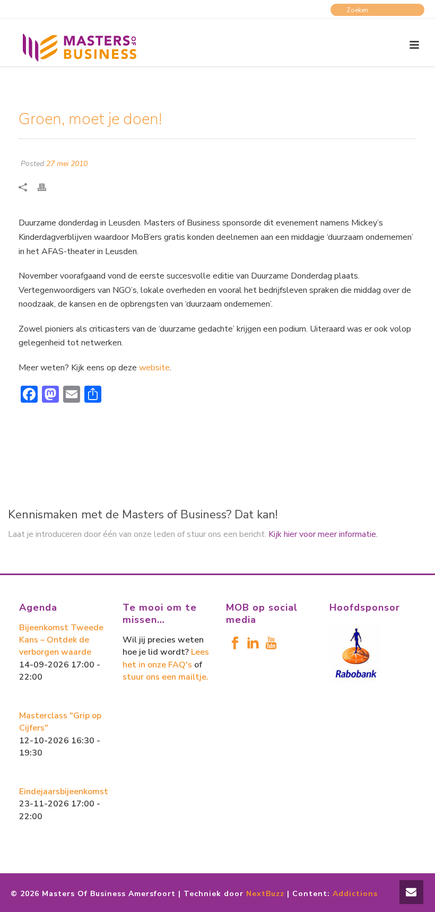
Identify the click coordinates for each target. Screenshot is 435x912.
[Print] (47, 186)
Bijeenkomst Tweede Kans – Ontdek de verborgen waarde (61, 640)
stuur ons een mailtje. (165, 677)
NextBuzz (265, 894)
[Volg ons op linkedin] (253, 644)
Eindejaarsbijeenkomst (63, 791)
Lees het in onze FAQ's (166, 658)
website (154, 368)
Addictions (355, 894)
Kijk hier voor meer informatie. (323, 534)
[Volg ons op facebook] (235, 644)
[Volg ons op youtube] (271, 644)
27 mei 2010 (67, 164)
